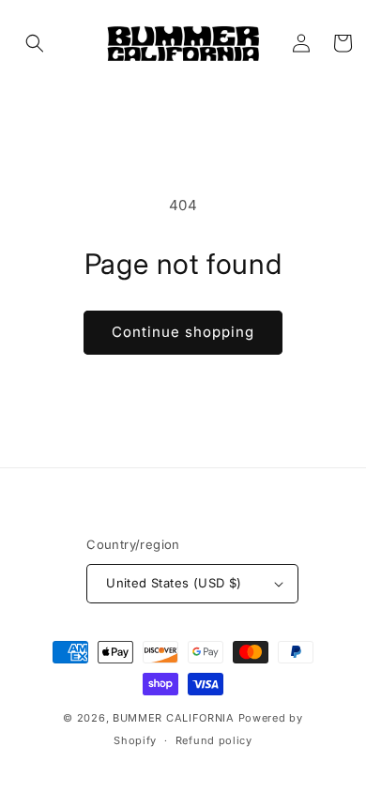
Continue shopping (183, 332)
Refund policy (213, 740)
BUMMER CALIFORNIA (174, 717)
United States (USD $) (173, 582)
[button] (34, 43)
